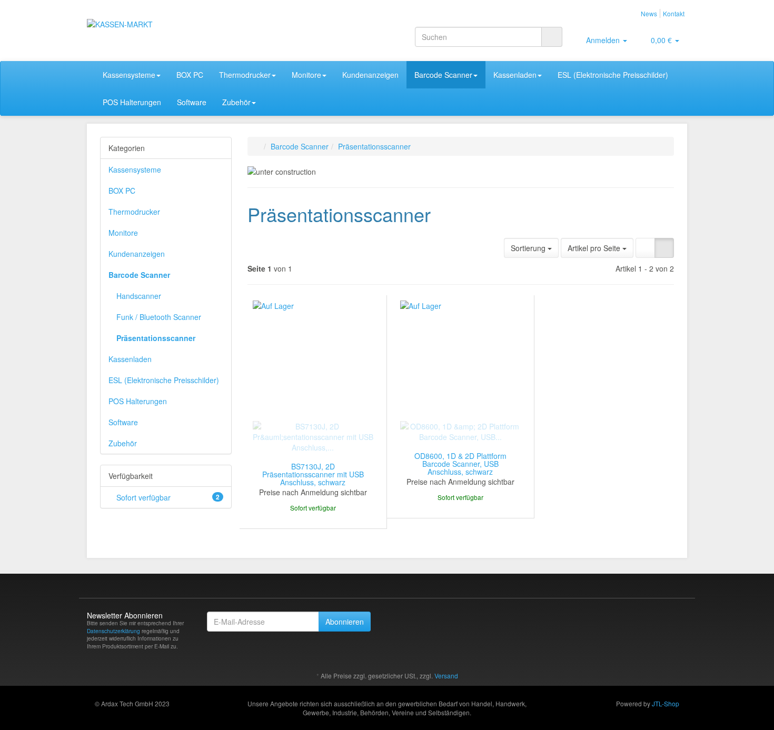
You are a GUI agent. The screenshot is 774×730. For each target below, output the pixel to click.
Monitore (306, 74)
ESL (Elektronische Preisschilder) (613, 74)
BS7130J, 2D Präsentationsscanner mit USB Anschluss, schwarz (313, 474)
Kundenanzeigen (370, 74)
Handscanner (138, 296)
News (649, 13)
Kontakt (673, 13)
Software (191, 102)
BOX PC (189, 74)
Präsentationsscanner (155, 338)
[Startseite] (258, 146)
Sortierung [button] (529, 248)
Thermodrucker (245, 74)
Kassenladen (515, 74)
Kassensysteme (129, 74)
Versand (446, 675)
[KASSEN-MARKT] (181, 24)
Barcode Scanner (443, 74)
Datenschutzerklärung (113, 631)
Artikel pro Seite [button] (595, 248)
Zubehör (236, 102)
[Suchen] (551, 37)
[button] (645, 248)
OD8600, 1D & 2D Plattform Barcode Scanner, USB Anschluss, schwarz (460, 464)
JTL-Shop (665, 703)
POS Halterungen (132, 102)
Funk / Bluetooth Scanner (158, 317)
